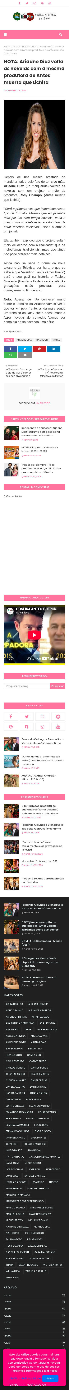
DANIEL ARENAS (39, 1080)
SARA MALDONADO (44, 1252)
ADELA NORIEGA (14, 1004)
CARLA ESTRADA (15, 1061)
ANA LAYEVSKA (47, 1023)
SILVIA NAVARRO (15, 1258)
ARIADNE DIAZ (24, 339)
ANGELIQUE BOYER (16, 1042)
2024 (35, 1309)
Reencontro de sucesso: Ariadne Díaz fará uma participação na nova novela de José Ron (41, 431)
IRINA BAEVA (34, 1150)
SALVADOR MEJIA (37, 1245)
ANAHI (28, 1029)
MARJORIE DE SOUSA (41, 1207)
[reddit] (58, 717)
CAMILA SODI (34, 1055)
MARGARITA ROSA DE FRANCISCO (25, 1201)
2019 (35, 1343)
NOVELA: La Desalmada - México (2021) (41, 943)
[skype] (27, 727)
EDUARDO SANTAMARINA (19, 1112)
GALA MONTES (38, 1137)
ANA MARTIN (13, 1029)
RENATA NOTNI (35, 1239)
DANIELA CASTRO (15, 1086)
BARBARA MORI (14, 1048)
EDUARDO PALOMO (39, 1105)
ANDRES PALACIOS (47, 1029)
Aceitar (50, 1378)
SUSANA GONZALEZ (40, 1258)
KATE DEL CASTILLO (35, 1175)
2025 (35, 1302)
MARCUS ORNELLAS (38, 1188)
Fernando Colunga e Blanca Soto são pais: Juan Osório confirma (42, 741)
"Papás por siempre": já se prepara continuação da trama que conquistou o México (41, 468)
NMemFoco (53, 1384)
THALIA (9, 1264)
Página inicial (12, 46)
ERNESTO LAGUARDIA (37, 1118)
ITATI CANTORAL (15, 1156)
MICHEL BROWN (14, 1220)
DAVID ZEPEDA (13, 1099)
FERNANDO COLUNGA (17, 1131)
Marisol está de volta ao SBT (39, 861)
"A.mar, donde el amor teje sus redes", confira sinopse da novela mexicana (42, 760)
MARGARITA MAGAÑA (18, 1194)
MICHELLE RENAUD (38, 1220)
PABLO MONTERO (34, 1233)
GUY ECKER (12, 1144)
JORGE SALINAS (14, 1169)
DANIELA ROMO (38, 1086)
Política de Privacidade (26, 1378)
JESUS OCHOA (33, 1163)
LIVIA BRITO (38, 1182)
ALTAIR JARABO (40, 1016)
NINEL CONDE (13, 1233)
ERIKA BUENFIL (13, 1118)
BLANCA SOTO (14, 1055)
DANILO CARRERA (15, 1093)
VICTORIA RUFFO (52, 1264)
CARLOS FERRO (37, 1061)
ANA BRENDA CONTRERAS (20, 1023)
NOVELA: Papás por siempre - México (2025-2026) (39, 449)
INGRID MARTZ (14, 1150)
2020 (35, 1336)
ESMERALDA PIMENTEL (17, 1125)
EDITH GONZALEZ (15, 1105)
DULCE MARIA (33, 1099)
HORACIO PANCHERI (35, 1144)
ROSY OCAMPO (14, 1245)
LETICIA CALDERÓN (16, 1182)
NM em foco (42, 403)
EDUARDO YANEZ (47, 1112)
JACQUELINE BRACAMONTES (44, 1156)
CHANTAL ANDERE (15, 1074)
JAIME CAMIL (13, 1163)
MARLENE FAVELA (15, 1214)
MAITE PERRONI (14, 1188)
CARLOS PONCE (39, 1067)
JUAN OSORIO (52, 1169)
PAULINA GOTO (14, 1239)
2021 (35, 1329)
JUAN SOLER (12, 1175)
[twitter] (27, 3)
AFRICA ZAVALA (14, 1010)
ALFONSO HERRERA (16, 1016)
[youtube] (58, 727)
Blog (22, 1384)
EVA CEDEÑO (41, 1125)
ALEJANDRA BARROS (39, 1010)
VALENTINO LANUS (28, 1264)
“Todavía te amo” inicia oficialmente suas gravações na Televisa (41, 846)
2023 (35, 1316)
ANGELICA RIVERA (15, 1035)
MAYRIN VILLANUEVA (40, 1214)
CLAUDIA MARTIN (39, 1074)
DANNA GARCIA (39, 1093)
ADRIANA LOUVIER (38, 1004)
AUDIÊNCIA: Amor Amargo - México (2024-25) (38, 777)
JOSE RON (34, 1169)
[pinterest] (42, 3)
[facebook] (19, 3)
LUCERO (53, 1182)
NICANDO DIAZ (42, 1226)
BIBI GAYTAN (35, 1048)
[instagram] (34, 3)
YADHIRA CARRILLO (35, 1271)
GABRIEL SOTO (42, 1131)
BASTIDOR (42, 339)
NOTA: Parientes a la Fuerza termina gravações (38, 979)
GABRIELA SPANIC (15, 1137)
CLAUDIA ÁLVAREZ (16, 1080)
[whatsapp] (50, 3)
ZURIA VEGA (12, 1277)
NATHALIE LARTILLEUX (17, 1226)
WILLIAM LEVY (13, 1271)
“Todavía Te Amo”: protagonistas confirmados (42, 880)
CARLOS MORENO (15, 1067)
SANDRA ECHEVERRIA (17, 1252)
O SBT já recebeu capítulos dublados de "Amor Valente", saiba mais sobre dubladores (39, 809)
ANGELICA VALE (39, 1035)
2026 (35, 1295)
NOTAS (26, 46)
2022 (35, 1322)
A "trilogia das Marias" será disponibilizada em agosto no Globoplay (40, 962)
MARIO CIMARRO (15, 1207)
